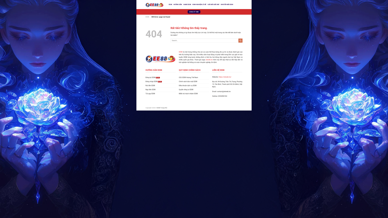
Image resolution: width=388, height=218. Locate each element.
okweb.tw (209, 60)
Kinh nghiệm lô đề (199, 4)
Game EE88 (187, 4)
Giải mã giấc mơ (213, 4)
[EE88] (156, 4)
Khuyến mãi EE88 (227, 4)
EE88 (170, 4)
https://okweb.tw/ (225, 77)
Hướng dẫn (177, 4)
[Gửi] (240, 40)
